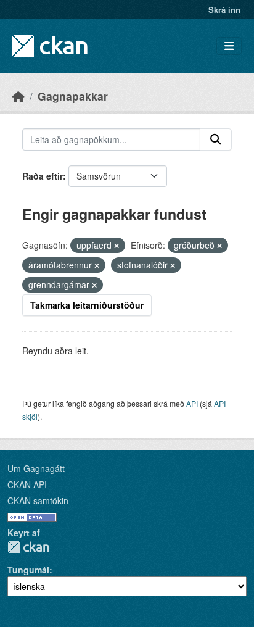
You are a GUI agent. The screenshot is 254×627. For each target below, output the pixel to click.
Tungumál (28, 569)
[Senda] (216, 139)
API (192, 403)
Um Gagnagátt (36, 468)
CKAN (28, 547)
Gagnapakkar (73, 96)
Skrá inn (224, 9)
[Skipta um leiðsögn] (229, 46)
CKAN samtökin (37, 500)
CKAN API (27, 484)
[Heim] (18, 96)
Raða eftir (42, 176)
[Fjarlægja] (116, 246)
